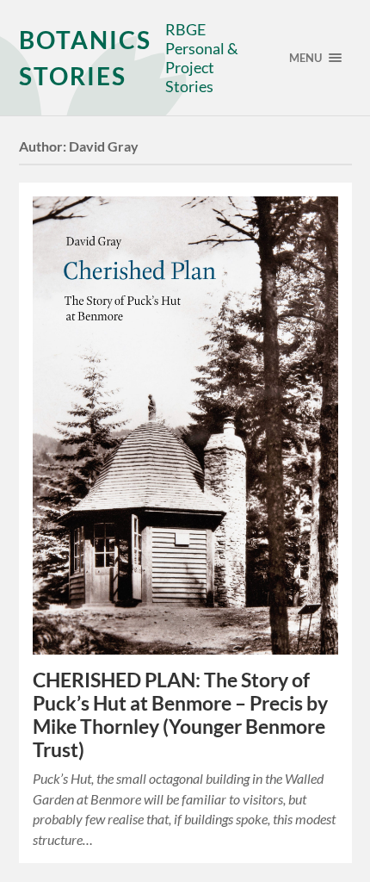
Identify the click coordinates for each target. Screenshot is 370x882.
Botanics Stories (85, 57)
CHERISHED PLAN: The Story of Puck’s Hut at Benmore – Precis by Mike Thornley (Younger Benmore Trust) (180, 714)
